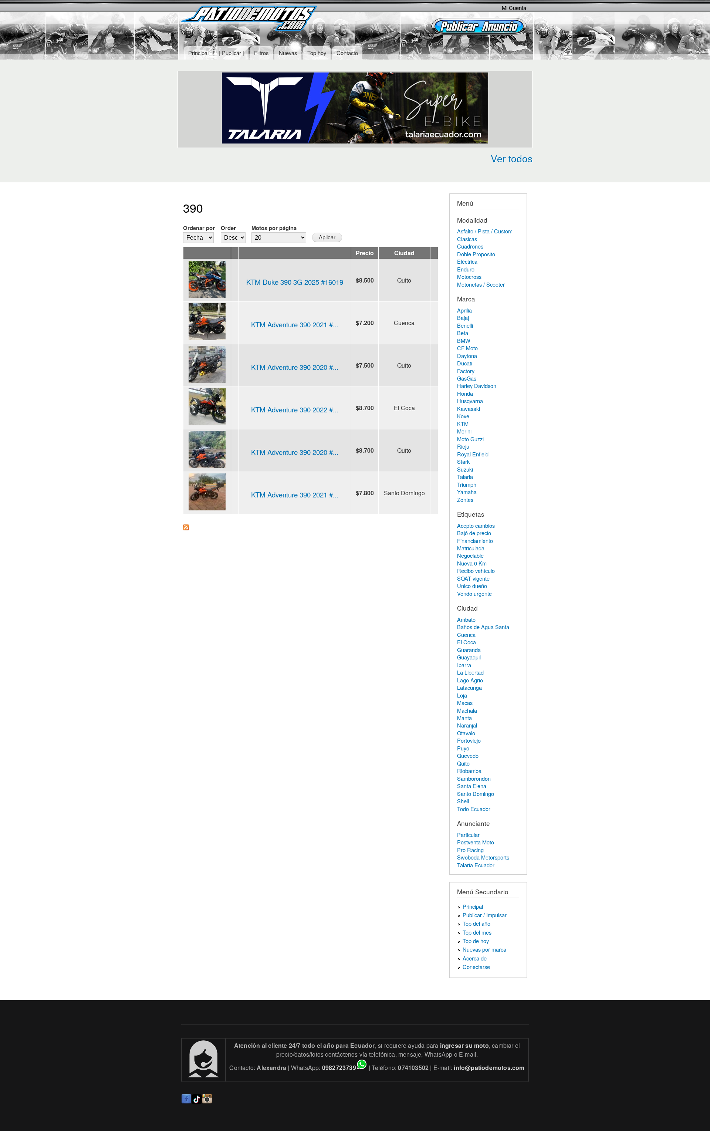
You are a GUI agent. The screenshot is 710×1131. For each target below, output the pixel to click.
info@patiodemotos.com (489, 1067)
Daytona (467, 355)
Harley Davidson (476, 385)
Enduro (465, 269)
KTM (463, 424)
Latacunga (469, 687)
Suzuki (465, 469)
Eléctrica (467, 261)
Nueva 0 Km (472, 563)
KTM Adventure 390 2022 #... (294, 409)
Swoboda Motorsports (483, 857)
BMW (463, 340)
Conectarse (476, 966)
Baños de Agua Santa (483, 627)
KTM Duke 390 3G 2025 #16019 (294, 282)
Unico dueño (472, 586)
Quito (463, 763)
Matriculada (470, 548)
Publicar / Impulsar (485, 915)
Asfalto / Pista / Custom (485, 231)
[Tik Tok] (197, 1102)
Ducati (464, 363)
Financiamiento (475, 540)
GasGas (466, 378)
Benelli (465, 325)
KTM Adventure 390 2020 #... (294, 367)
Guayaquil (469, 657)
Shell (463, 801)
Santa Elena (471, 786)
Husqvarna (470, 401)
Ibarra (464, 665)
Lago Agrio (470, 680)
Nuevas (288, 53)
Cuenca (466, 634)
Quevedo (468, 755)
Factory (465, 371)
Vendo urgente (474, 593)
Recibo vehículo (476, 570)
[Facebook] (186, 1102)
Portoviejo (469, 740)
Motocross (469, 276)
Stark (463, 461)
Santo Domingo (475, 793)
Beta (462, 333)
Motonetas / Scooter (481, 284)
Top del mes (477, 932)
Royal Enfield (472, 454)
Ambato (466, 619)
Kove (463, 416)
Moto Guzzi (470, 439)
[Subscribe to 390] (186, 525)
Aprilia (464, 310)
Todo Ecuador (473, 809)
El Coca (466, 642)
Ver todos (511, 158)
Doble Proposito (476, 254)
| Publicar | (231, 53)
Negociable (470, 555)
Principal (198, 53)
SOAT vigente (473, 578)
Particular (468, 834)
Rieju (463, 446)
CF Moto (467, 348)
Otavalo (466, 733)
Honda (465, 393)
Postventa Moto (475, 842)
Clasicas (467, 239)
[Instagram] (207, 1102)
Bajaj (463, 317)
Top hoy (316, 53)
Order (228, 228)
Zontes (465, 499)
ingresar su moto (464, 1045)
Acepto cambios (476, 525)
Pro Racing (470, 850)
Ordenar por (199, 228)
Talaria (465, 476)
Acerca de (475, 958)
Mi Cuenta (514, 7)
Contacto (347, 53)
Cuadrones (470, 246)
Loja (462, 695)
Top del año (476, 923)
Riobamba (469, 770)
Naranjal (467, 725)
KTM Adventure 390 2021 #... (294, 324)
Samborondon (474, 778)
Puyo (463, 748)
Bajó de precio (474, 533)
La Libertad (470, 672)
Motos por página (274, 228)
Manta (464, 718)
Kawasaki (468, 408)
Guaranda (469, 650)
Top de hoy (476, 941)
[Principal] (250, 19)
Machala (467, 710)
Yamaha (467, 492)
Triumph (466, 484)
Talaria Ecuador (475, 865)
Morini (464, 431)
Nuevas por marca (484, 949)
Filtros (261, 53)
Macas (465, 702)
